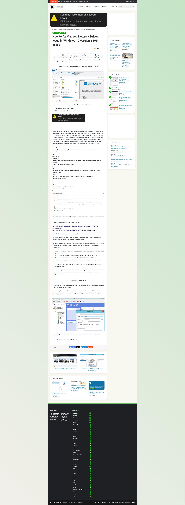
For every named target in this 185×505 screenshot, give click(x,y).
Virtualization (76, 459)
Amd (74, 471)
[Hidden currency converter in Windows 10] (60, 386)
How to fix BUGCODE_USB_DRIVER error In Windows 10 (96, 392)
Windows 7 (75, 424)
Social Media (76, 484)
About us (127, 1)
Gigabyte (75, 494)
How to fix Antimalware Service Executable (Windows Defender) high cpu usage (78, 389)
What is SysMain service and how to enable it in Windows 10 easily (125, 99)
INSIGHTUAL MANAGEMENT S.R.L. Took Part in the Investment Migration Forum (115, 46)
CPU (74, 475)
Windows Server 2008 (77, 447)
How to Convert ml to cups (118, 87)
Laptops (75, 464)
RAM (74, 477)
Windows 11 (75, 438)
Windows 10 (62, 32)
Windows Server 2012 (77, 454)
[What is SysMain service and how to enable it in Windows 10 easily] (114, 100)
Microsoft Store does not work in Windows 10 (70, 101)
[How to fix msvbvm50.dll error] (114, 93)
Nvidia (74, 473)
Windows (89, 6)
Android (75, 445)
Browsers (75, 434)
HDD (74, 480)
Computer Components (78, 489)
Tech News (81, 6)
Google (74, 452)
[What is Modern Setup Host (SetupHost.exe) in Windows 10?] (114, 107)
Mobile (112, 6)
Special (74, 487)
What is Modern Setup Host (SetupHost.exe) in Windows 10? (125, 107)
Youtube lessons (76, 461)
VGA (74, 457)
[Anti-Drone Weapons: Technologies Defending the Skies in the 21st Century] (127, 56)
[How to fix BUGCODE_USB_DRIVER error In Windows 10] (96, 385)
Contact (132, 1)
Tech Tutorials (76, 450)
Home (54, 29)
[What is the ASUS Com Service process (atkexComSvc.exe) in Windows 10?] (114, 81)
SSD (74, 496)
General (74, 422)
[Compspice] (56, 7)
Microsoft (75, 436)
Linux (74, 491)
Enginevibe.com (79, 502)
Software (96, 6)
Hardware (104, 6)
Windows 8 (75, 427)
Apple (74, 443)
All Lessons (59, 29)
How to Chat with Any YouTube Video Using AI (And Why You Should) (73, 1)
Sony (74, 482)
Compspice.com (71, 502)
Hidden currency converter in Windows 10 (67, 339)
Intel (74, 468)
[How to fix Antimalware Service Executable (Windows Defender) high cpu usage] (78, 383)
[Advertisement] (121, 24)
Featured (75, 429)
